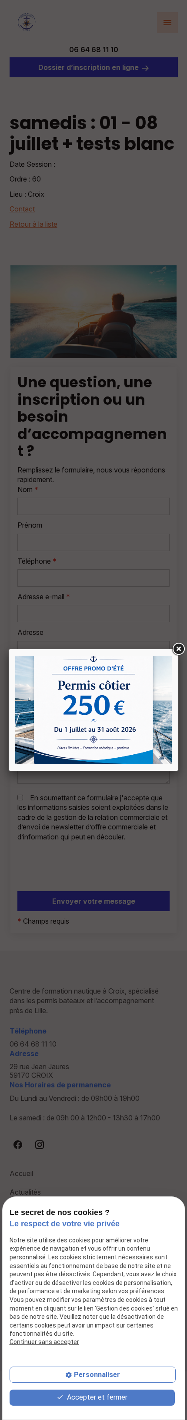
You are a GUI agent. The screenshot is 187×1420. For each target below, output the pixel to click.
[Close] (178, 649)
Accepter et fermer (96, 1397)
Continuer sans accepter (44, 1341)
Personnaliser (97, 1374)
